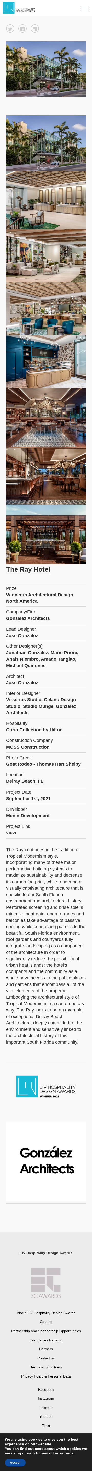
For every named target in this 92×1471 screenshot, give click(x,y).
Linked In (46, 1408)
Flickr (46, 1426)
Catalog (46, 1322)
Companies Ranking (46, 1340)
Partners (46, 1349)
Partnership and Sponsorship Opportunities (46, 1331)
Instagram (46, 1398)
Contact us (46, 1358)
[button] (10, 28)
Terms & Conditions (46, 1367)
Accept (15, 1462)
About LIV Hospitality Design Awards (46, 1313)
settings (66, 1453)
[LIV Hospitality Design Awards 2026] (21, 8)
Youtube (46, 1416)
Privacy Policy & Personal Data (46, 1376)
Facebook (46, 1389)
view (11, 832)
